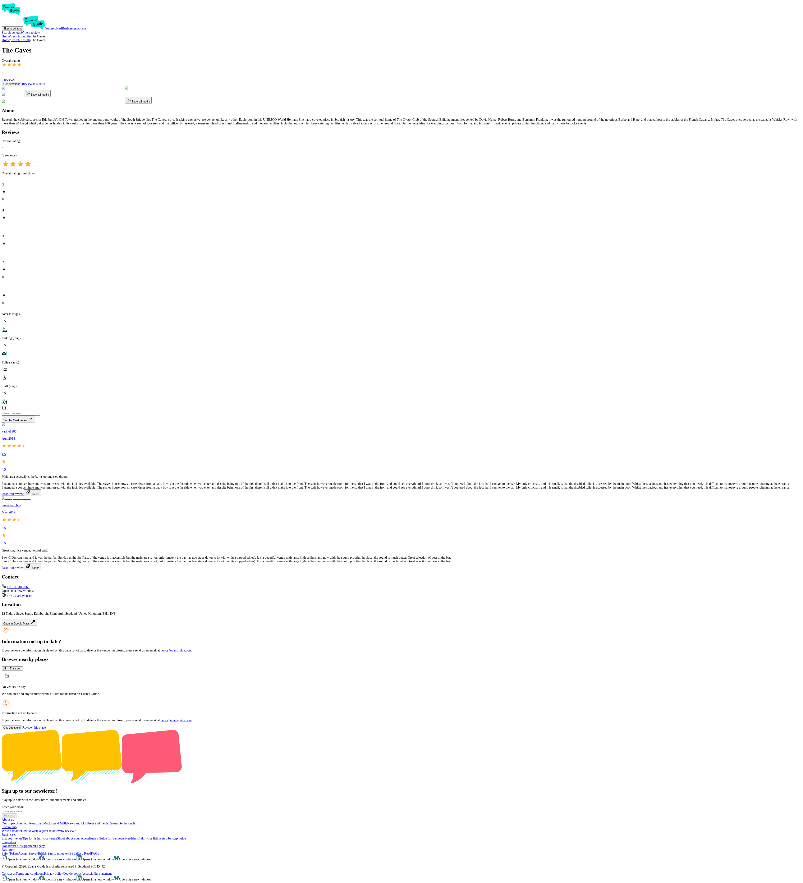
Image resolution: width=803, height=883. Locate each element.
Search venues (11, 32)
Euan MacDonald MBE (51, 823)
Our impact (9, 823)
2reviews (8, 80)
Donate (81, 28)
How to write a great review (39, 831)
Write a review (30, 32)
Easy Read (84, 853)
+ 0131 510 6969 (18, 587)
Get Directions (12, 727)
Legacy (40, 846)
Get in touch (127, 823)
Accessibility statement (97, 873)
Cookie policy (72, 873)
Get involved (53, 28)
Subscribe (9, 815)
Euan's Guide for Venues (105, 838)
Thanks (34, 494)
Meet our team (26, 823)
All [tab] (4, 668)
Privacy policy (53, 873)
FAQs (95, 853)
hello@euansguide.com (176, 650)
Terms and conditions (30, 873)
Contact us (9, 873)
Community (9, 827)
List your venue (12, 838)
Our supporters (25, 846)
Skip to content (12, 28)
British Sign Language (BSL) (57, 853)
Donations (8, 846)
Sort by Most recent (15, 420)
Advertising (129, 838)
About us (8, 819)
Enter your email (13, 807)
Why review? (67, 831)
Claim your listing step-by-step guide (161, 838)
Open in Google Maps (17, 623)
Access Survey (28, 853)
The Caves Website (19, 596)
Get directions (11, 84)
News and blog (77, 823)
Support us (9, 842)
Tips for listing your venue (39, 838)
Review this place (33, 84)
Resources (8, 849)
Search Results (20, 40)
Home (6, 40)
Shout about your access (73, 838)
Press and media (98, 823)
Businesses (69, 28)
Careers (114, 823)
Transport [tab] (15, 668)
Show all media (40, 94)
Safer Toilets (10, 853)
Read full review (13, 494)
